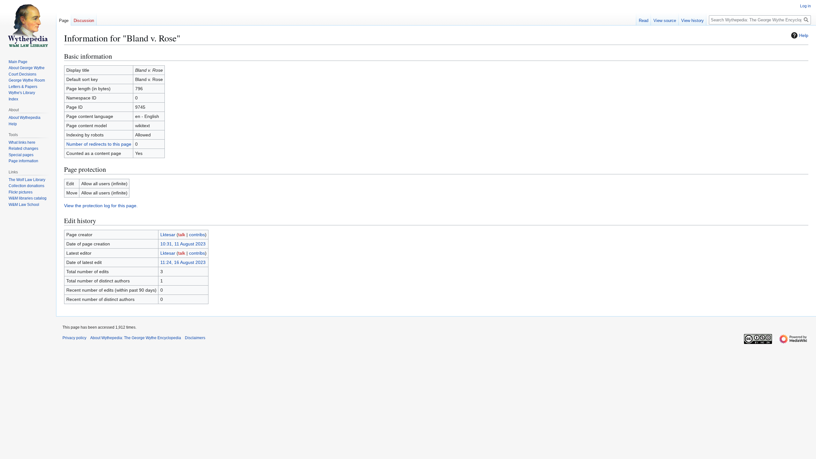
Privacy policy (74, 338)
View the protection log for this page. (101, 205)
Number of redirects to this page (98, 144)
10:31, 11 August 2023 (183, 243)
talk (181, 234)
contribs (197, 234)
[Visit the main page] (28, 25)
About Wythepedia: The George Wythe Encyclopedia (135, 338)
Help (803, 35)
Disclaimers (195, 338)
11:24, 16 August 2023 (183, 262)
